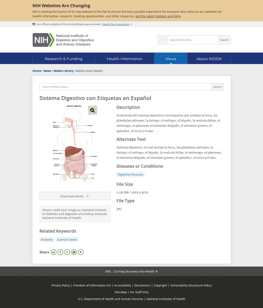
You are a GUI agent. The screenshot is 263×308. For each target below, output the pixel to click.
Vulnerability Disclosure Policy (191, 285)
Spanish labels (67, 239)
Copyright (160, 285)
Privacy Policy (61, 285)
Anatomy (47, 239)
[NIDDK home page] (63, 40)
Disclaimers (142, 285)
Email (74, 252)
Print (54, 252)
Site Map (121, 292)
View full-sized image (92, 110)
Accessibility (122, 285)
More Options (81, 252)
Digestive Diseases (130, 174)
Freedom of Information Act (92, 285)
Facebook (60, 252)
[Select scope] (162, 40)
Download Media (72, 196)
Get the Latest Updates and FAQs (158, 16)
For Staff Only (139, 292)
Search (224, 40)
